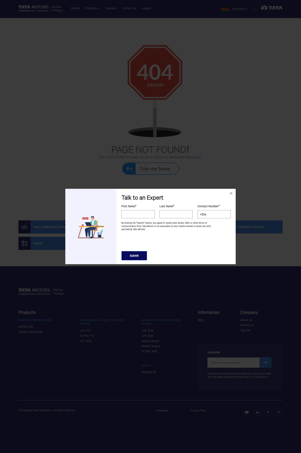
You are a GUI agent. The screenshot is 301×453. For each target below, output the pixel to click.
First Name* (128, 206)
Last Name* (167, 206)
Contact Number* (209, 206)
